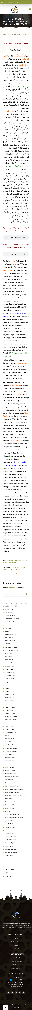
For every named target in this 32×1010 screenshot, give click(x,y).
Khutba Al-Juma (9, 672)
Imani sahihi (8, 656)
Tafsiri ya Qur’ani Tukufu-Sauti (14, 817)
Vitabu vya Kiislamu (10, 836)
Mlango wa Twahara (11, 716)
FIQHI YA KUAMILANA (11, 650)
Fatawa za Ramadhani (11, 647)
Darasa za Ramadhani (11, 634)
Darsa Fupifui (9, 637)
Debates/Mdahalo (10, 640)
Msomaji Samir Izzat (10, 732)
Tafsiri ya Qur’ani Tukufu (12, 814)
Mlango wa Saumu (10, 700)
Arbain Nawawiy (9, 625)
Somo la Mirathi (9, 808)
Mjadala (7, 688)
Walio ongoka (9, 846)
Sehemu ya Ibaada (10, 760)
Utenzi (6, 830)
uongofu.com (7, 1005)
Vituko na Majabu (10, 843)
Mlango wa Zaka (9, 726)
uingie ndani (11, 587)
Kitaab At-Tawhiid (10, 678)
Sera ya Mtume (9, 779)
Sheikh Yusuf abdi (10, 802)
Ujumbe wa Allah (9, 820)
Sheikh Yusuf (8, 798)
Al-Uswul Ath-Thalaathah (12, 618)
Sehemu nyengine (10, 757)
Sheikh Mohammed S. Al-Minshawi (15, 795)
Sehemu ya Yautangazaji (12, 776)
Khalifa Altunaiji (9, 669)
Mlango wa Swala (10, 710)
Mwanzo (7, 866)
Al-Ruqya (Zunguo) (10, 615)
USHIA (7, 873)
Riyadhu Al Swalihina (11, 748)
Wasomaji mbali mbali (11, 849)
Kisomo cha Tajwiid (10, 675)
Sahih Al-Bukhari (9, 754)
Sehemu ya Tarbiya (10, 773)
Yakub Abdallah (9, 855)
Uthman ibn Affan (10, 833)
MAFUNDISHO (9, 869)
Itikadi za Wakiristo (10, 663)
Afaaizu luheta (9, 612)
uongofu (8, 34)
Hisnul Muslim (9, 653)
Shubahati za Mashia (11, 805)
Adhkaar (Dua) (9, 609)
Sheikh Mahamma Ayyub (12, 786)
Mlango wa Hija (9, 691)
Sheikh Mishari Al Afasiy (12, 792)
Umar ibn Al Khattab (10, 824)
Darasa (7, 631)
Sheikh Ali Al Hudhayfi (11, 783)
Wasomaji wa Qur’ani (11, 852)
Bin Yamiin (8, 628)
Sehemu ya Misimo (10, 770)
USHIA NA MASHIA (10, 827)
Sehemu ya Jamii (9, 767)
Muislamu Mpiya (9, 738)
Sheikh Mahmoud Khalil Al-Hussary (15, 789)
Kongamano (8, 682)
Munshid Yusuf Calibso (11, 742)
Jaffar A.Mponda (9, 666)
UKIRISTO (8, 876)
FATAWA (7, 644)
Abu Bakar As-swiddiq (11, 606)
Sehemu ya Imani (9, 764)
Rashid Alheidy (9, 745)
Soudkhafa (8, 811)
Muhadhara (8, 735)
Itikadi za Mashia (10, 659)
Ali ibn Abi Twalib (10, 622)
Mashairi (7, 685)
